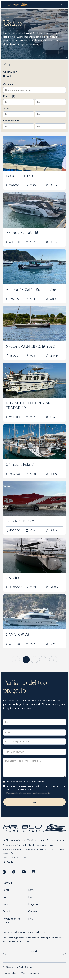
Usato (6, 904)
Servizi (6, 911)
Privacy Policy (36, 781)
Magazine (33, 904)
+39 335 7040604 (19, 857)
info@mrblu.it (9, 862)
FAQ (30, 918)
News (31, 889)
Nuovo (6, 897)
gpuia (36, 972)
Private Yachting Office (12, 920)
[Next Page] (53, 659)
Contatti (32, 911)
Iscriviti (34, 951)
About (6, 889)
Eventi (31, 897)
